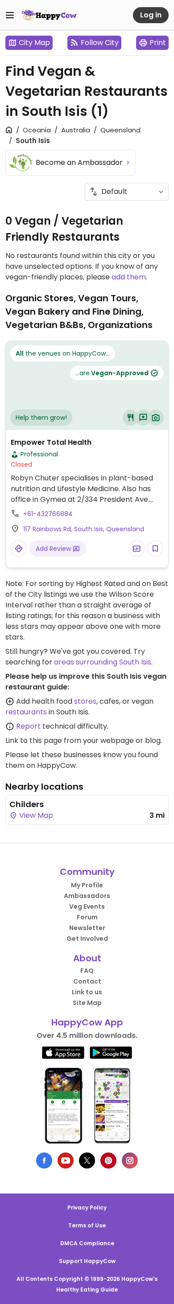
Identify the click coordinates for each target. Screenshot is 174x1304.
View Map (35, 815)
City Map (34, 42)
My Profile (87, 885)
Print (157, 42)
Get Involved (87, 938)
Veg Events (87, 906)
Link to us (87, 992)
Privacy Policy (87, 1207)
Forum (87, 917)
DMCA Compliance (87, 1243)
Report (28, 726)
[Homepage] (49, 15)
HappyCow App (87, 1022)
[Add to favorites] (155, 549)
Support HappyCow (87, 1261)
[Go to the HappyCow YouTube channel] (66, 1160)
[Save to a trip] (136, 549)
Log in (151, 15)
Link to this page (33, 740)
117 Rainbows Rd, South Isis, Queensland (83, 529)
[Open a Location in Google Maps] (19, 549)
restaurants (26, 712)
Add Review (54, 548)
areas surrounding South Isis (102, 662)
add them (129, 277)
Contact (87, 981)
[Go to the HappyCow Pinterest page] (108, 1160)
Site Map (87, 1002)
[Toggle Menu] (10, 15)
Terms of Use (87, 1225)
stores (85, 701)
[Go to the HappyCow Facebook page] (44, 1160)
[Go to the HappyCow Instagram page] (130, 1160)
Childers (26, 804)
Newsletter (87, 927)
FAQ (87, 970)
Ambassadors (87, 895)
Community (87, 871)
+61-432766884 (48, 513)
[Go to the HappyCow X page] (87, 1160)
